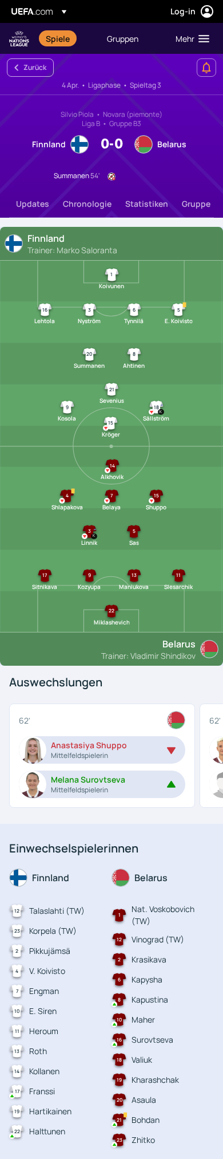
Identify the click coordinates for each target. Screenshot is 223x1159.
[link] (57, 38)
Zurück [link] (34, 67)
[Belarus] (176, 720)
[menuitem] (66, 38)
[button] (190, 38)
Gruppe (196, 203)
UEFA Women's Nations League (19, 38)
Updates (32, 203)
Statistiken (146, 203)
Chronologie (87, 203)
